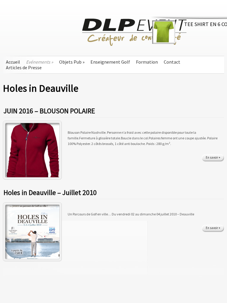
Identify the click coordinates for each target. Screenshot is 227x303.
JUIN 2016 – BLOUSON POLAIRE (49, 110)
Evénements (39, 62)
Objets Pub (72, 62)
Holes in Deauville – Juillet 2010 (50, 192)
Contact (172, 62)
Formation (147, 62)
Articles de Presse (24, 67)
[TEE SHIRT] (163, 41)
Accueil (13, 62)
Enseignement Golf (110, 62)
